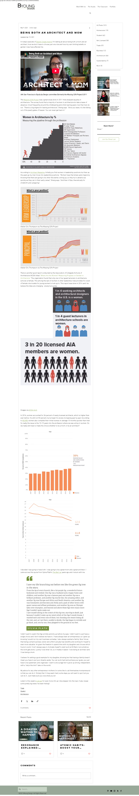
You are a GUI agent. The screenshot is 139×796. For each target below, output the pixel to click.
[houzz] (118, 791)
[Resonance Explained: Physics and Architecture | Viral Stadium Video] (36, 731)
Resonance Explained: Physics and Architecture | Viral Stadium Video (33, 746)
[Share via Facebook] (22, 701)
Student (23, 691)
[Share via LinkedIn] (32, 701)
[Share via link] (37, 701)
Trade (22, 688)
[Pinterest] (108, 791)
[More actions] (89, 28)
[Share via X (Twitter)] (27, 701)
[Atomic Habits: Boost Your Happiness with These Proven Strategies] (75, 731)
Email (99, 129)
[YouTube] (111, 791)
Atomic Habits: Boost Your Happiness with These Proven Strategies (72, 746)
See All (89, 717)
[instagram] (114, 791)
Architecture (25, 694)
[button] (90, 13)
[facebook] (121, 791)
